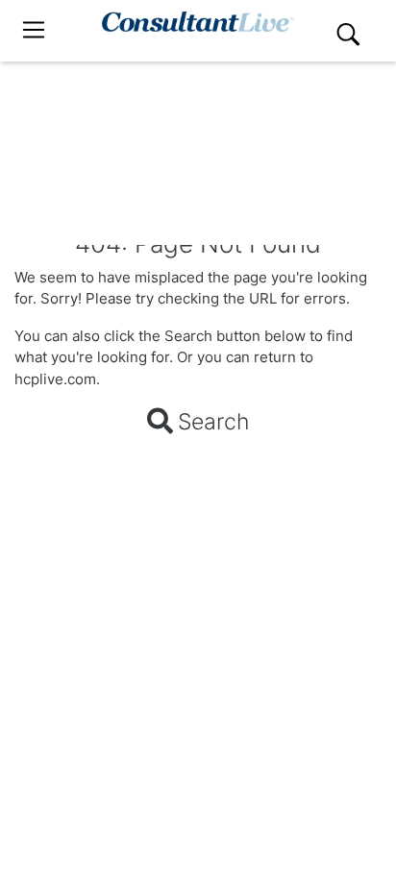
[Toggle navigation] (34, 30)
